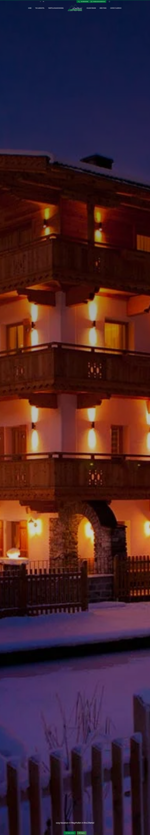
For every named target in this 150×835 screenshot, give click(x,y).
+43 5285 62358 (84, 1)
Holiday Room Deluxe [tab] (147, 417)
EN (43, 1)
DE (40, 1)
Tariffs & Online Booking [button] (56, 8)
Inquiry (82, 833)
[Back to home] (75, 8)
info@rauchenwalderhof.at (98, 1)
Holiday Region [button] (91, 8)
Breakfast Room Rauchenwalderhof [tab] (147, 416)
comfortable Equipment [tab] (147, 420)
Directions (103, 8)
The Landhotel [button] (39, 8)
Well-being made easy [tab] (147, 423)
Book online (71, 833)
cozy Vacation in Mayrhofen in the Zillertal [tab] (147, 413)
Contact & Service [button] (115, 8)
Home (29, 8)
